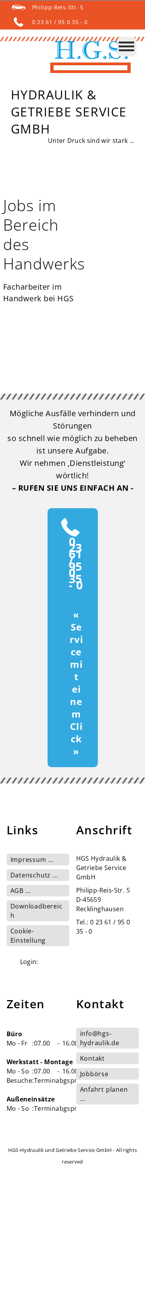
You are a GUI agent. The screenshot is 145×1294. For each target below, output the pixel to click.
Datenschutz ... (34, 875)
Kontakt (92, 1058)
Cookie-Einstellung (28, 936)
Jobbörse (94, 1074)
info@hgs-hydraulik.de (100, 1038)
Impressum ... (32, 859)
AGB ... (20, 890)
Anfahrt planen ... (104, 1094)
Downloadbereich (36, 911)
